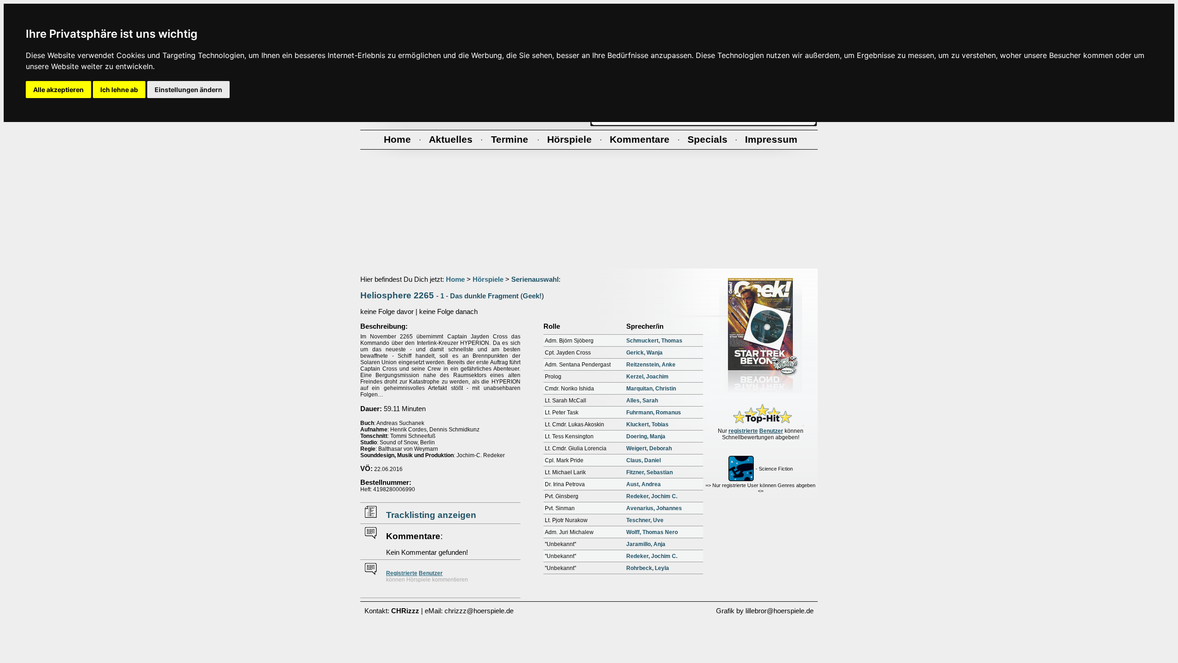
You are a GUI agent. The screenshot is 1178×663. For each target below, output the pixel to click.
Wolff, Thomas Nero (652, 532)
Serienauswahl (535, 279)
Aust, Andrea (643, 484)
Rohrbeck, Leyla (647, 568)
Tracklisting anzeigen (431, 515)
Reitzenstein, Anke (651, 364)
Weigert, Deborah (649, 448)
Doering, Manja (645, 436)
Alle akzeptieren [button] (58, 89)
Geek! (532, 296)
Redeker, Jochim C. (651, 496)
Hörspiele (488, 279)
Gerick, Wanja (644, 352)
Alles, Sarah (642, 400)
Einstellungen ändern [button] (188, 89)
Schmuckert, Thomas (654, 340)
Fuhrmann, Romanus (653, 412)
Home (455, 279)
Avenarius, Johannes (654, 508)
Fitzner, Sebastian (649, 472)
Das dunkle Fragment (484, 296)
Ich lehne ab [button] (119, 89)
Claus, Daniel (643, 460)
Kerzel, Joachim (647, 376)
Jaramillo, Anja (645, 544)
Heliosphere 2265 (397, 295)
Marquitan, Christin (651, 388)
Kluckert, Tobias (647, 424)
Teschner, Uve (645, 520)
